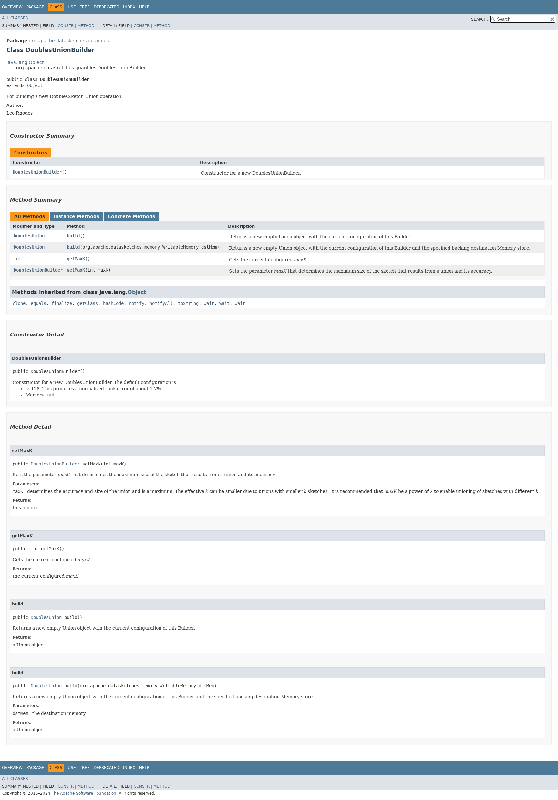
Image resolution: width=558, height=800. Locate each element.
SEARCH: (479, 19)
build (73, 235)
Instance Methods (76, 216)
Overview (12, 7)
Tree (85, 7)
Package (35, 7)
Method (86, 26)
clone (19, 303)
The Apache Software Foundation (84, 793)
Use (72, 7)
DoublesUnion (29, 235)
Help (144, 7)
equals (38, 303)
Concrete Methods (131, 216)
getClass (87, 303)
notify (136, 303)
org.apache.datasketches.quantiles (69, 40)
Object (35, 85)
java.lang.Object (25, 62)
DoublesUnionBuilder (37, 172)
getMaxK (76, 258)
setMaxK (76, 270)
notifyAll (161, 303)
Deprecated (106, 7)
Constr (66, 26)
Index (129, 7)
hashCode (113, 303)
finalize (61, 303)
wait (209, 303)
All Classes (15, 18)
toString (188, 303)
